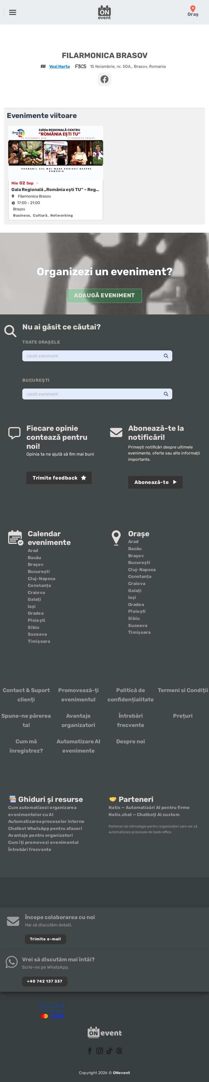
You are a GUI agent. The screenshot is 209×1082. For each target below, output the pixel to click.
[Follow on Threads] (119, 1051)
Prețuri (183, 716)
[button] (12, 12)
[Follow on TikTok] (109, 1051)
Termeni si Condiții (183, 690)
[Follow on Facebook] (90, 1051)
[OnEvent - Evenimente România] (104, 12)
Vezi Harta (59, 66)
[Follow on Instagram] (99, 1051)
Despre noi (130, 741)
